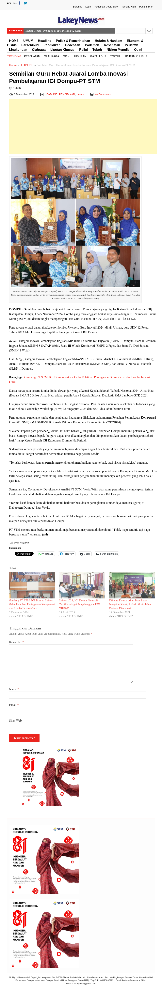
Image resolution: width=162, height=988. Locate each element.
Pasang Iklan (146, 6)
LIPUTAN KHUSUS (135, 56)
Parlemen (92, 45)
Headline (44, 40)
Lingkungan (18, 49)
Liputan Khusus (62, 49)
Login (88, 6)
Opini (138, 49)
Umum (80, 94)
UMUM (28, 40)
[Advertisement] (83, 126)
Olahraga (39, 49)
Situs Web (15, 720)
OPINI (66, 56)
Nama (14, 689)
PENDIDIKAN (67, 94)
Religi (83, 49)
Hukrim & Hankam (108, 40)
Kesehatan (112, 45)
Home (13, 65)
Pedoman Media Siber (106, 6)
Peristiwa (131, 45)
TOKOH (115, 56)
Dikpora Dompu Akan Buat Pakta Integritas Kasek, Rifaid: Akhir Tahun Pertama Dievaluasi (130, 604)
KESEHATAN (32, 56)
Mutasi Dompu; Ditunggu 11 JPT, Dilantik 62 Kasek (53, 30)
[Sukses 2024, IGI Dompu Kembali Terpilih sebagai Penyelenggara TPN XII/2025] (82, 585)
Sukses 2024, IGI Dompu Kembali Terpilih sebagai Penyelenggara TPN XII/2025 (79, 604)
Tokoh (97, 49)
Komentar (16, 642)
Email (14, 704)
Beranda (77, 6)
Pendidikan (51, 45)
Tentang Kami (129, 6)
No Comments (103, 94)
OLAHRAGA (51, 56)
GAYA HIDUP (98, 56)
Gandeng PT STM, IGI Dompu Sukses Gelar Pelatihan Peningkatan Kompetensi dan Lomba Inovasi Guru (32, 604)
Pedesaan (72, 45)
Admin (17, 87)
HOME (14, 40)
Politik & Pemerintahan (73, 40)
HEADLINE (26, 65)
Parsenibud (30, 45)
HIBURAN (80, 56)
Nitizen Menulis (118, 49)
